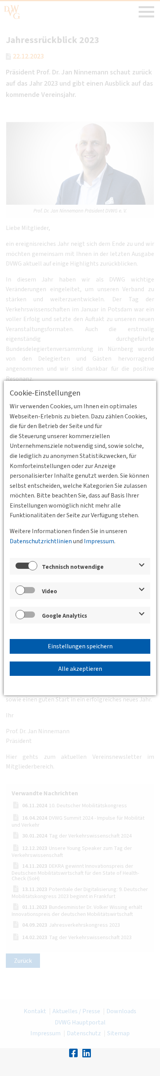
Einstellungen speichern (80, 646)
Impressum (99, 541)
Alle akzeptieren (80, 669)
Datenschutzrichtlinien (41, 541)
